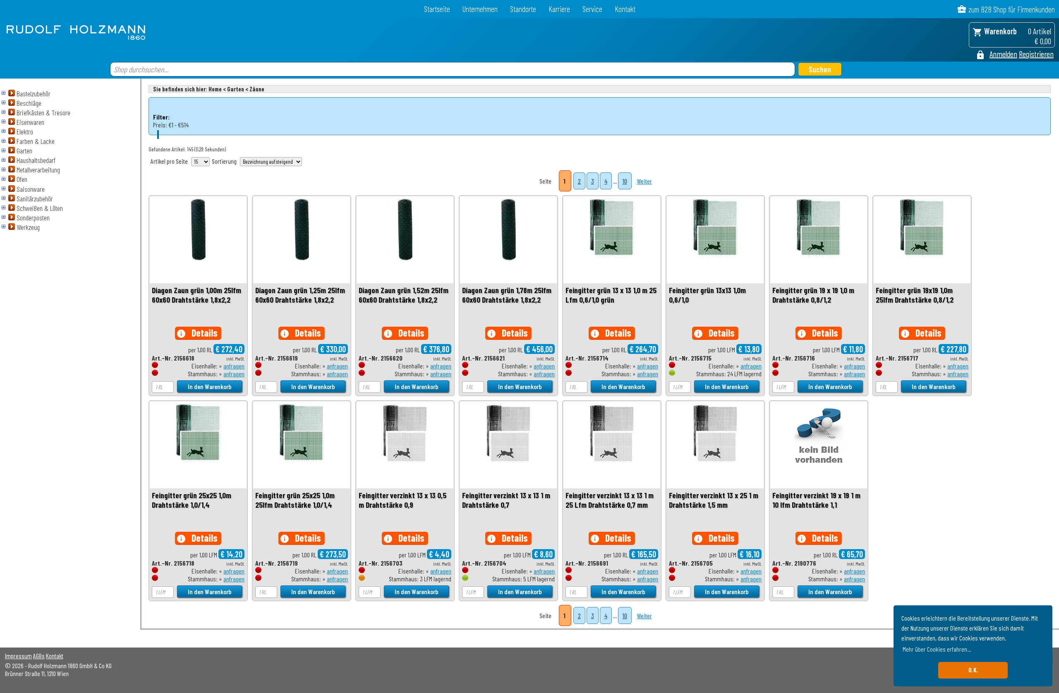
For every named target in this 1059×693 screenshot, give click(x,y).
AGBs (39, 656)
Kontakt (625, 9)
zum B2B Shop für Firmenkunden (1011, 9)
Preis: (160, 125)
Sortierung (224, 161)
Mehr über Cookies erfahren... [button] (937, 649)
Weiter (644, 181)
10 (625, 181)
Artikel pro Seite (169, 161)
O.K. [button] (973, 670)
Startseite (437, 9)
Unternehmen (480, 9)
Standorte (523, 9)
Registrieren (1036, 54)
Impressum (18, 656)
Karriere (559, 9)
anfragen (233, 366)
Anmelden (1003, 54)
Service (592, 9)
